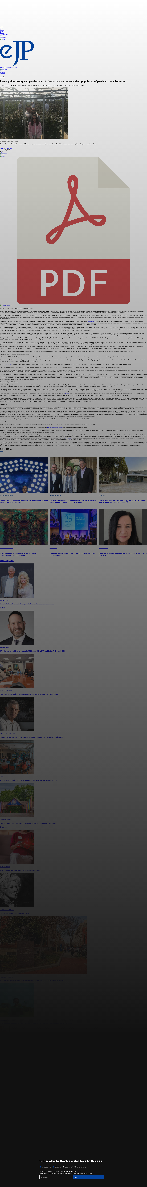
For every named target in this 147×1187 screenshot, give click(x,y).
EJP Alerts (58, 1167)
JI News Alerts (81, 1167)
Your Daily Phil (46, 1167)
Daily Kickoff (69, 1167)
